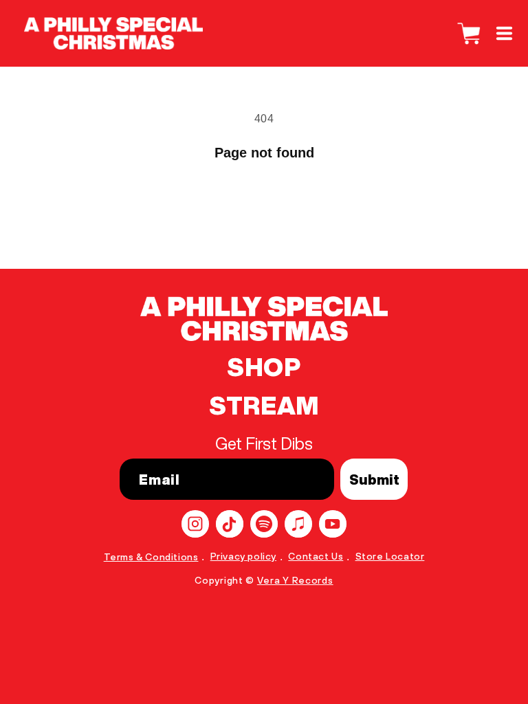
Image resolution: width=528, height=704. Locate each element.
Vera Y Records (295, 580)
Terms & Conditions (151, 557)
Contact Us (315, 556)
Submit (374, 479)
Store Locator (390, 556)
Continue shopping (264, 203)
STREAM (264, 405)
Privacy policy (243, 556)
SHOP (263, 367)
